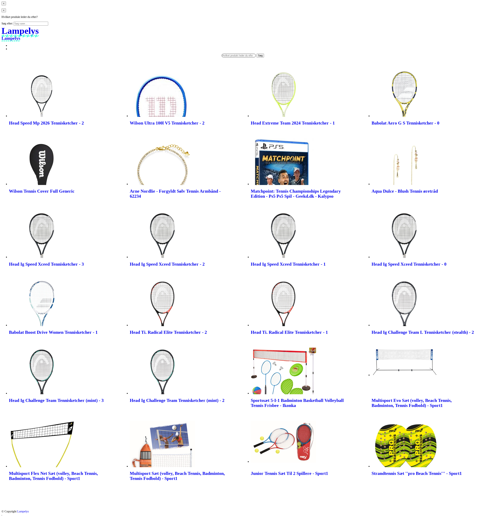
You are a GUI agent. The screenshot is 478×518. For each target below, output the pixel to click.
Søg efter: (7, 23)
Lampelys (23, 511)
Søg (260, 55)
